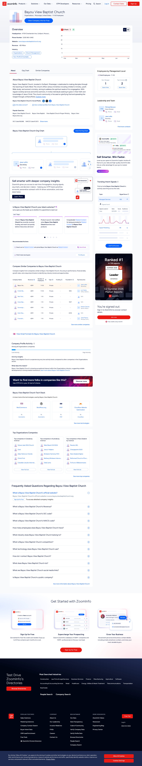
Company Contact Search (29, 726)
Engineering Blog (98, 726)
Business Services (77, 679)
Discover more (81, 381)
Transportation (128, 683)
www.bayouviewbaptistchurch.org (30, 41)
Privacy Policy (50, 759)
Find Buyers (81, 255)
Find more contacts (124, 127)
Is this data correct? (21, 105)
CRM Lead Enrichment (27, 733)
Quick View (105, 87)
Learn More (18, 197)
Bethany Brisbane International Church (53, 458)
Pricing (88, 4)
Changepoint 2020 (76, 449)
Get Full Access (102, 171)
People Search (46, 694)
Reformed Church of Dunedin (79, 458)
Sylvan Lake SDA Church (26, 445)
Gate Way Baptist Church (21, 313)
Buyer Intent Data (26, 729)
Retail (67, 683)
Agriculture (109, 679)
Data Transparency (76, 722)
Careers (52, 733)
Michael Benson (110, 107)
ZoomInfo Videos (98, 718)
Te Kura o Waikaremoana (78, 463)
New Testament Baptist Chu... (21, 296)
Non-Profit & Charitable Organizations (22, 57)
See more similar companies (80, 324)
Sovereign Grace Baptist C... (21, 307)
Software (118, 679)
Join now (114, 317)
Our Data (73, 718)
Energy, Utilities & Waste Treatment (93, 683)
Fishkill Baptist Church (21, 291)
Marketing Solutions (27, 722)
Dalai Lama (47, 463)
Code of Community (77, 726)
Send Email (83, 247)
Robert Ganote (85, 306)
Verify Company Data (77, 729)
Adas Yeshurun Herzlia (25, 454)
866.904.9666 (126, 726)
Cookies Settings (119, 761)
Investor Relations (56, 726)
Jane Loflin (24, 162)
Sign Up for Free (71, 650)
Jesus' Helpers (49, 449)
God (19, 449)
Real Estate (44, 688)
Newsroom (96, 722)
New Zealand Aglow (76, 454)
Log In (107, 4)
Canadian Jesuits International (26, 463)
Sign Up (134, 4)
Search (98, 4)
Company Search (63, 694)
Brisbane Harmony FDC (51, 454)
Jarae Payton (84, 317)
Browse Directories (19, 689)
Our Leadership (55, 722)
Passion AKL (74, 445)
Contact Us (53, 737)
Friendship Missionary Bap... (21, 318)
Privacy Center (98, 729)
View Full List (25, 469)
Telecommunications (114, 683)
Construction (44, 679)
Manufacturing (98, 679)
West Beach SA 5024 (51, 445)
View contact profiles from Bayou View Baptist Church (51, 105)
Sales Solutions (25, 718)
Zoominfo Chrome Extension (31, 741)
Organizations (17, 53)
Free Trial (127, 716)
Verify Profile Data (76, 733)
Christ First (21, 458)
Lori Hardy (84, 290)
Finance (88, 679)
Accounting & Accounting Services (51, 683)
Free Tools (23, 737)
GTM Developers (62, 4)
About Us (53, 718)
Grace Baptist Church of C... (21, 302)
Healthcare (75, 683)
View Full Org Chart (81, 131)
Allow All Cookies (119, 756)
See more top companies (81, 476)
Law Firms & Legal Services (60, 679)
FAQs (52, 729)
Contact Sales (119, 4)
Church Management (33, 53)
